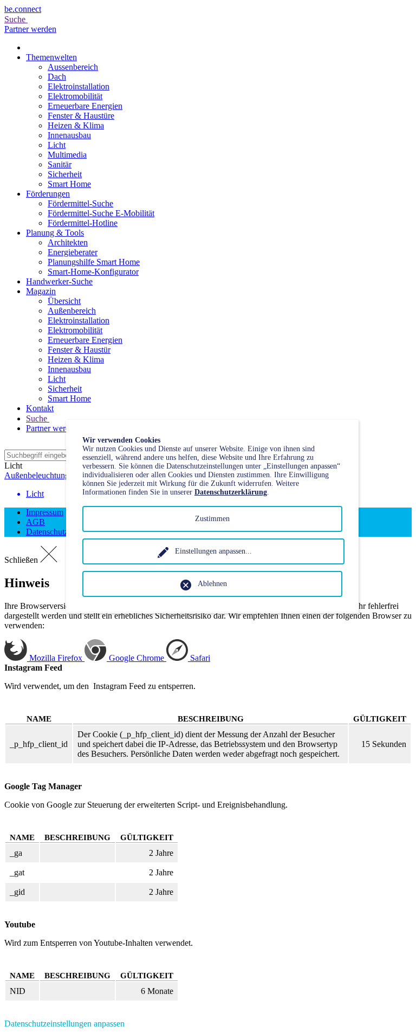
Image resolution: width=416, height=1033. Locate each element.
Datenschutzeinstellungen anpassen (64, 1023)
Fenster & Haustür (79, 349)
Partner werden (30, 29)
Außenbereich (72, 310)
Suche (16, 19)
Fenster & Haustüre (81, 115)
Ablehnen (212, 584)
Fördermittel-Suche (80, 203)
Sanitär (60, 164)
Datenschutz (47, 531)
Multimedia (67, 154)
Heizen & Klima (76, 125)
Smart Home (69, 184)
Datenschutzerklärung (230, 492)
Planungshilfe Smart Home (94, 262)
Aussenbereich (73, 67)
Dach (57, 76)
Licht (57, 145)
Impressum (44, 512)
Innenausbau (69, 135)
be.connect (22, 9)
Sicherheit (65, 174)
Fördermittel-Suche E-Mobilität (101, 213)
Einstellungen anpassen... (213, 551)
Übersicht (64, 301)
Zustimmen (212, 519)
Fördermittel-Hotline (83, 223)
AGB (35, 522)
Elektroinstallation (78, 86)
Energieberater (73, 252)
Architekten (68, 242)
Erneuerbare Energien (85, 106)
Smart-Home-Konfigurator (93, 271)
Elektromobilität (75, 96)
